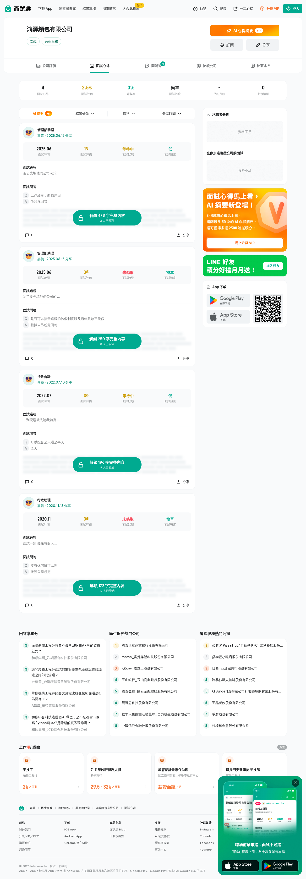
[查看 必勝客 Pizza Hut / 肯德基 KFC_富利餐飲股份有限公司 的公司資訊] (243, 645)
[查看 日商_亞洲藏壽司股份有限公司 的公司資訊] (243, 668)
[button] (39, 836)
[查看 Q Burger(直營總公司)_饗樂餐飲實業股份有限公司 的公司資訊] (243, 691)
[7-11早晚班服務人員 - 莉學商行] (119, 773)
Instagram (207, 829)
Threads (205, 836)
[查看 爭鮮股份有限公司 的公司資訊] (243, 714)
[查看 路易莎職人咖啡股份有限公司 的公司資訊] (243, 680)
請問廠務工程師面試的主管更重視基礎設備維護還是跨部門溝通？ (67, 672)
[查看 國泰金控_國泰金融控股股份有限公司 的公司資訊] (153, 691)
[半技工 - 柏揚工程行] (51, 773)
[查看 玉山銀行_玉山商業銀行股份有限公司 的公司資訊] (153, 680)
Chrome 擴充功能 (76, 843)
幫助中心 (160, 849)
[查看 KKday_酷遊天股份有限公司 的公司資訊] (153, 668)
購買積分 (25, 843)
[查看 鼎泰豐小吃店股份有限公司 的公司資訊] (243, 657)
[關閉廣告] (295, 783)
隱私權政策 (162, 843)
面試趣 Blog (118, 829)
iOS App (70, 829)
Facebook (207, 843)
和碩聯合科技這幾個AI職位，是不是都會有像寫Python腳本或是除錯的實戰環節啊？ (65, 720)
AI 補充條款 (162, 836)
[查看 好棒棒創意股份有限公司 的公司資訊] (243, 725)
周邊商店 (25, 849)
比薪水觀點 (117, 836)
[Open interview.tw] (21, 808)
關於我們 (25, 829)
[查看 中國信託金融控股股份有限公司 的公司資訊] (153, 725)
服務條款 (160, 829)
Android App (73, 836)
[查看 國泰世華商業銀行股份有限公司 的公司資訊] (153, 645)
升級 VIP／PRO (29, 836)
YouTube (206, 849)
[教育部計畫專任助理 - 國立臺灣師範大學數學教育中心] (186, 773)
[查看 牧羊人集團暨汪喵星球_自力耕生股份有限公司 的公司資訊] (153, 714)
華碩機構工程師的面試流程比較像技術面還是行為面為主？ (67, 696)
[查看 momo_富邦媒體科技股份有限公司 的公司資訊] (153, 657)
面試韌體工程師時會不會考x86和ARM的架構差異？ (66, 648)
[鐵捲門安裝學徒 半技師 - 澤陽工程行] (254, 773)
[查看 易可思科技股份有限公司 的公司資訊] (153, 703)
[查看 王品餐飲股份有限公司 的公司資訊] (243, 703)
